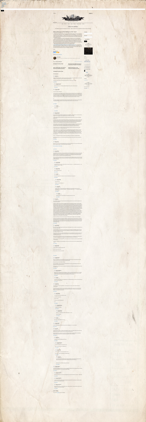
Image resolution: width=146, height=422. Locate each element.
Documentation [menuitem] (4, 3)
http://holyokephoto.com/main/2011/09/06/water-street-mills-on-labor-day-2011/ (64, 44)
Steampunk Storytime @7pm (58, 63)
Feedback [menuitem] (3, 6)
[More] (58, 52)
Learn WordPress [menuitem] (4, 4)
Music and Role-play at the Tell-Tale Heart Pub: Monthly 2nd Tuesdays (59, 68)
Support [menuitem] (3, 5)
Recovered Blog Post (59, 54)
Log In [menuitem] (2, 7)
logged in (58, 392)
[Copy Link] (57, 52)
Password (85, 35)
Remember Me (87, 39)
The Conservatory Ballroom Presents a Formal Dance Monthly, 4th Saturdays (74, 64)
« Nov (87, 72)
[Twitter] (55, 52)
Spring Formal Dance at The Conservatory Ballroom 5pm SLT (73, 68)
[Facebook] (54, 52)
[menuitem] (73, 10)
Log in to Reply (55, 81)
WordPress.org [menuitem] (4, 2)
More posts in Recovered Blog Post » (78, 61)
